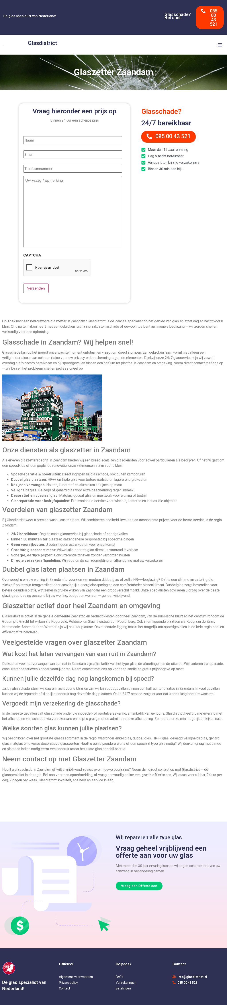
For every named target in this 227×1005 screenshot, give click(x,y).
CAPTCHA (32, 255)
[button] (220, 45)
